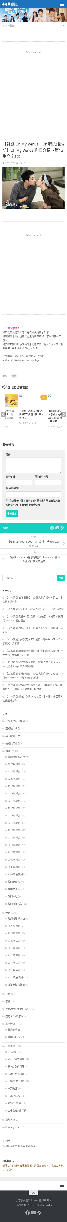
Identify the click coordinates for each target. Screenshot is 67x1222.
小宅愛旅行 (11, 1023)
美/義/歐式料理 (16, 1066)
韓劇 (14, 376)
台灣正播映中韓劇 (15, 721)
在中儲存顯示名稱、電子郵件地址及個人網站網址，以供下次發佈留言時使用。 (33, 502)
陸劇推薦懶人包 (16, 918)
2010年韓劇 (14, 852)
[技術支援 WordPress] (25, 1205)
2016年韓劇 (14, 808)
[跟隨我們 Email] (57, 528)
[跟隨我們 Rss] (63, 528)
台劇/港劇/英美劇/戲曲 (17, 1008)
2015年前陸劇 (15, 977)
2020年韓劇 (14, 778)
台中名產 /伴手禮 (17, 1110)
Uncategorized (12, 1127)
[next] (63, 414)
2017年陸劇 (14, 962)
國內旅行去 (14, 1029)
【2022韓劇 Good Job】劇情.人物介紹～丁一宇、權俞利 (35, 609)
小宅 (7, 163)
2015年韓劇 (8, 25)
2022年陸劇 (14, 926)
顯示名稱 (11, 476)
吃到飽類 (13, 1088)
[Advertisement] (33, 88)
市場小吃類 (14, 1095)
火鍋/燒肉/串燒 (16, 1081)
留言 (8, 454)
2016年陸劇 (14, 970)
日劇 (7, 993)
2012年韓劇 (14, 837)
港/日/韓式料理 (16, 1059)
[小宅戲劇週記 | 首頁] (13, 4)
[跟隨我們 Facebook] (52, 528)
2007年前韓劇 (15, 874)
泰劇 (7, 1001)
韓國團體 (13, 896)
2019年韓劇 (14, 786)
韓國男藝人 (14, 881)
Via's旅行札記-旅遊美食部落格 (18, 1146)
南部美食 (10, 1119)
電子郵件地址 (42, 476)
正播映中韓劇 (12, 728)
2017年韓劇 (14, 800)
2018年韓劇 (14, 793)
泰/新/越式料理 (16, 1073)
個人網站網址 (12, 488)
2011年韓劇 (14, 845)
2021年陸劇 (14, 933)
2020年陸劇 (14, 940)
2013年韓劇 (14, 830)
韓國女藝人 (14, 889)
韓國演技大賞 (15, 903)
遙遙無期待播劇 (16, 984)
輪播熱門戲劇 (12, 743)
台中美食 (10, 1046)
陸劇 (7, 912)
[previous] (3, 414)
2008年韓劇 (14, 867)
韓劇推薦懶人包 (16, 756)
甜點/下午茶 (14, 1103)
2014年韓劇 (14, 822)
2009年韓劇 (14, 859)
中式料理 (13, 1051)
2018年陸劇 (14, 955)
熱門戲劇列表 (12, 736)
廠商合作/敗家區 (14, 1016)
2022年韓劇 (14, 764)
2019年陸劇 (14, 948)
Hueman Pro (46, 1205)
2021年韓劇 (14, 771)
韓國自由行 (14, 1037)
